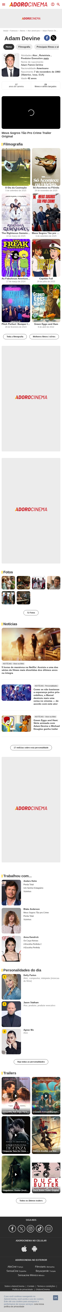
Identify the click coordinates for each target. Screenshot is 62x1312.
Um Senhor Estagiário (33, 888)
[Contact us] (49, 1228)
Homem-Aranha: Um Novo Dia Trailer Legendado (47, 1151)
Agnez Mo (28, 1030)
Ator (35, 55)
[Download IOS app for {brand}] (26, 1248)
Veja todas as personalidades (31, 1062)
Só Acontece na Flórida (46, 187)
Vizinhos (27, 891)
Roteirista (45, 55)
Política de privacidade (22, 1289)
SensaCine (12, 1270)
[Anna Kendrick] (11, 949)
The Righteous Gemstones (16, 233)
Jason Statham (31, 1002)
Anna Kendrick (31, 937)
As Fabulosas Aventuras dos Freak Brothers (16, 278)
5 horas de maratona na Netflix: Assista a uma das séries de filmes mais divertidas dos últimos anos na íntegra (30, 670)
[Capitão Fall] (46, 258)
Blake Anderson (31, 909)
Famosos (14, 31)
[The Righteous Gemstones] (16, 212)
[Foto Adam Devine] (8, 582)
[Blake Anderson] (11, 920)
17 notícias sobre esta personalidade (31, 748)
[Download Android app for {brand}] (36, 1248)
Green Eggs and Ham (46, 324)
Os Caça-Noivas (30, 941)
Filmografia (13, 144)
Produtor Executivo (32, 58)
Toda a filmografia (15, 337)
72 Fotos (31, 613)
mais (46, 58)
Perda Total (28, 884)
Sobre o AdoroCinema (14, 1286)
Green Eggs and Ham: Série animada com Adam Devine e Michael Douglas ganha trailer (47, 724)
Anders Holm (30, 881)
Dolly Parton (29, 975)
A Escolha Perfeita (31, 947)
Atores (22, 31)
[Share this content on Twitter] (53, 38)
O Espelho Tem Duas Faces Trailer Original (16, 1112)
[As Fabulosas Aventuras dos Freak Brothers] (16, 258)
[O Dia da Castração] (16, 167)
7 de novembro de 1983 (47, 71)
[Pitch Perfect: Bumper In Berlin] (16, 303)
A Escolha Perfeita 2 (32, 944)
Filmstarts (40, 1266)
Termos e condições (46, 1286)
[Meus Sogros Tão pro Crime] (46, 212)
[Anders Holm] (11, 892)
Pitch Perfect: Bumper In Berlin (16, 324)
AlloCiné (12, 1266)
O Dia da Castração (16, 187)
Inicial (5, 31)
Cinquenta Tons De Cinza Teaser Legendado (16, 1151)
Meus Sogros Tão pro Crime (46, 233)
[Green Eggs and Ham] (46, 303)
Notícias (10, 624)
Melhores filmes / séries (44, 337)
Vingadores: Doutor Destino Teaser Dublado (16, 1190)
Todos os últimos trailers (31, 1201)
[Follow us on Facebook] (13, 1228)
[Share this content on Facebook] (47, 38)
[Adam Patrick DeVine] (10, 65)
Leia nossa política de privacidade (24, 1305)
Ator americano (34, 31)
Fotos (8, 572)
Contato (30, 1286)
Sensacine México (28, 1275)
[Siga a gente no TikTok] (40, 1228)
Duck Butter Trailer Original (46, 1190)
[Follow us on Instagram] (31, 1228)
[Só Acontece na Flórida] (46, 167)
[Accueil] (28, 4)
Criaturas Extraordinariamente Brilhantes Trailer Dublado (47, 1112)
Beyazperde (42, 1270)
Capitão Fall (46, 278)
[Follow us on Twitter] (22, 1228)
